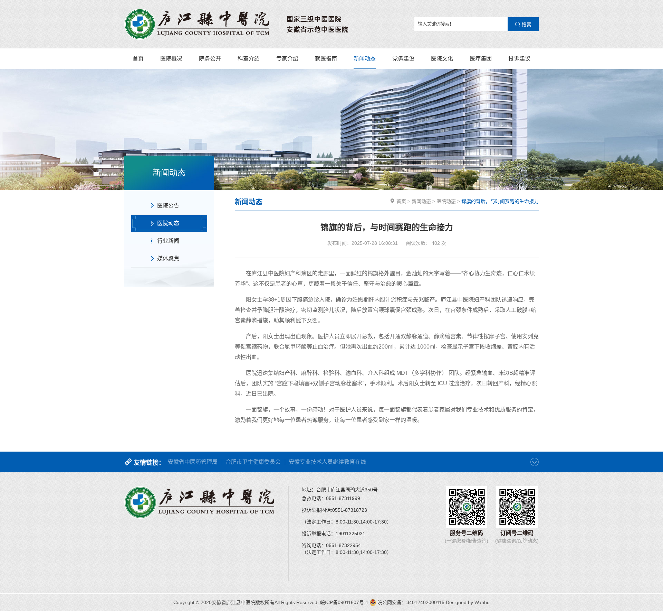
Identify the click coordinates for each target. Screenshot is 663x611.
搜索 (525, 24)
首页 (138, 59)
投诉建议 (519, 59)
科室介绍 (249, 59)
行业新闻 (168, 241)
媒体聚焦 (168, 258)
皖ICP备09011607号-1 (344, 602)
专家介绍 (287, 59)
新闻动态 (365, 59)
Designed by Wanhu (468, 602)
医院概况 (171, 59)
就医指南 (326, 59)
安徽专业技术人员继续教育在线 (327, 462)
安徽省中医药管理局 (193, 462)
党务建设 (403, 59)
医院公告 (168, 206)
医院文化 (442, 59)
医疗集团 (481, 59)
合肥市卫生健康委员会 (253, 462)
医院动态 (168, 223)
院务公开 (210, 59)
